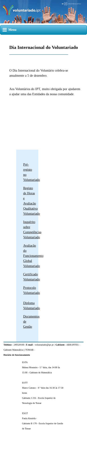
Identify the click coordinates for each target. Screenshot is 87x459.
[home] (43, 22)
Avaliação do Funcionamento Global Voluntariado (33, 256)
